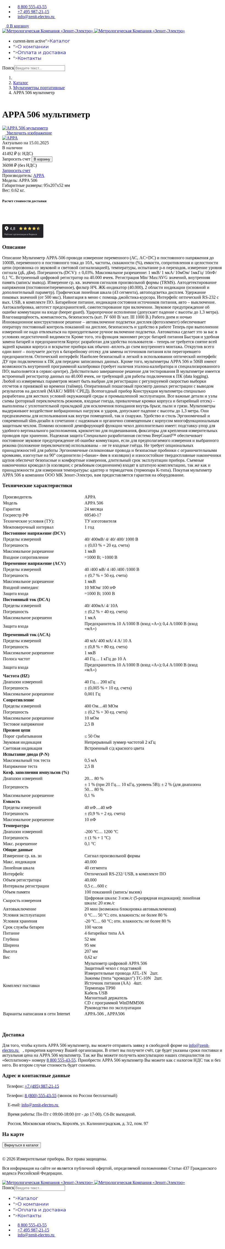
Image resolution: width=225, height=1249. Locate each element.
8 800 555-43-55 (32, 6)
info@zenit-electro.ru (36, 16)
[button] (15, 26)
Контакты (29, 58)
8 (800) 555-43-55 (41, 1095)
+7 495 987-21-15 (33, 11)
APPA (38, 175)
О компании (33, 46)
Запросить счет (16, 159)
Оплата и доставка (42, 52)
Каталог (60, 41)
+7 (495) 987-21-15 (42, 1086)
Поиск (8, 68)
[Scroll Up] (3, 1244)
